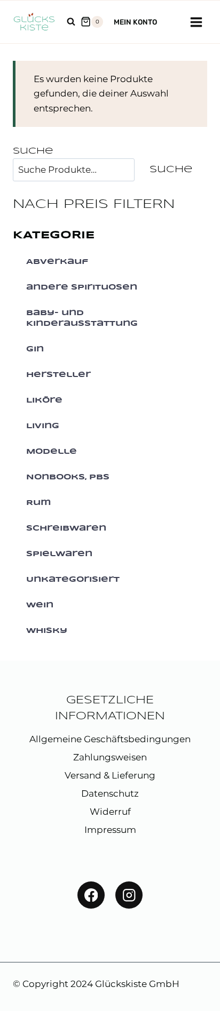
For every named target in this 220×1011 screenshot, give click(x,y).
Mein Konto (135, 22)
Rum (38, 503)
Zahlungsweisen (110, 757)
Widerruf (110, 811)
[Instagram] (129, 895)
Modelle (51, 451)
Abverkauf (57, 262)
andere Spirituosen (81, 287)
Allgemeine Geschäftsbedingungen (110, 739)
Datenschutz (110, 793)
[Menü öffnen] (196, 21)
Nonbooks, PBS (67, 477)
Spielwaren (59, 554)
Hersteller (58, 375)
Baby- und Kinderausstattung (82, 318)
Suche (33, 151)
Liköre (44, 400)
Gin (35, 349)
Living (42, 426)
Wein (39, 605)
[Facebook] (91, 895)
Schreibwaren (66, 528)
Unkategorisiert (73, 579)
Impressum (110, 829)
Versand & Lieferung (110, 775)
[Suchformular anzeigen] (71, 22)
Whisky (46, 631)
